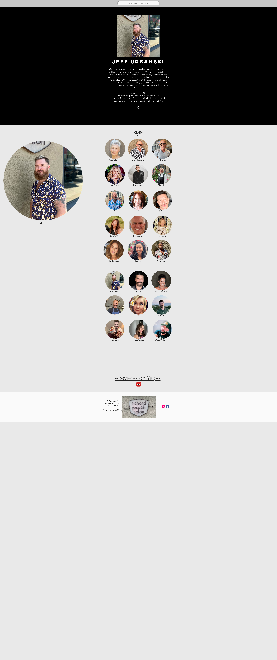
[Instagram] (138, 107)
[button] (146, 3)
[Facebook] (167, 406)
